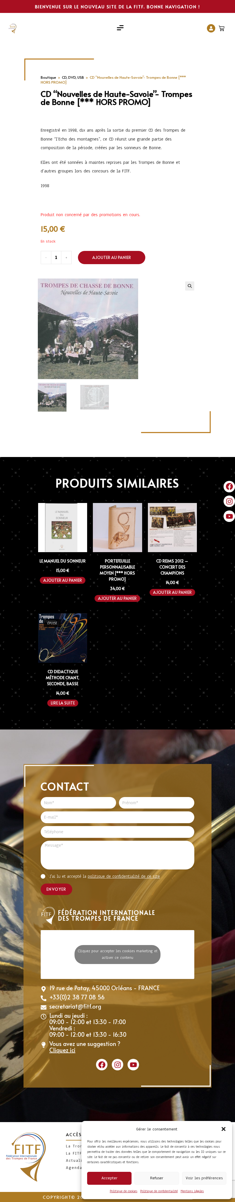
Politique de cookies (123, 1191)
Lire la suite (63, 703)
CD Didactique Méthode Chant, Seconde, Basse (62, 677)
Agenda (74, 1167)
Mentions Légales (192, 1191)
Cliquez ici (62, 1050)
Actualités (78, 1160)
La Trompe (77, 1146)
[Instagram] (229, 501)
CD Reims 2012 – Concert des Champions (172, 567)
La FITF (74, 1153)
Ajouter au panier (111, 257)
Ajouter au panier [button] (62, 580)
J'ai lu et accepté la (105, 876)
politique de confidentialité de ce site (124, 876)
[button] (223, 1129)
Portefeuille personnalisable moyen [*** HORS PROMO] (117, 570)
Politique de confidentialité (159, 1191)
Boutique (48, 77)
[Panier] (222, 27)
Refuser (156, 1178)
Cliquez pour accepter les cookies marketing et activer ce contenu (117, 954)
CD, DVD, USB (73, 77)
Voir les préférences (204, 1178)
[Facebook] (229, 486)
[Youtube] (229, 516)
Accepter (109, 1178)
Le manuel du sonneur (63, 561)
